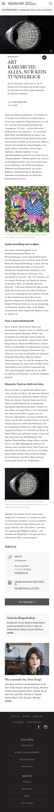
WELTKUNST (27, 745)
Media (27, 795)
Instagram (45, 727)
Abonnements (27, 766)
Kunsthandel (9, 9)
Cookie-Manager (34, 722)
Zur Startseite (26, 602)
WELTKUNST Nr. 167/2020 (27, 588)
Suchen (50, 3)
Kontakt (26, 716)
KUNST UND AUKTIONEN (27, 752)
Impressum (38, 716)
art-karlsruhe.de (21, 572)
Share (44, 57)
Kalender (27, 781)
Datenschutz (18, 722)
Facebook (38, 727)
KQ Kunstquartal (27, 759)
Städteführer (27, 788)
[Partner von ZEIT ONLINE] (30, 3)
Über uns (15, 716)
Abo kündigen (27, 802)
